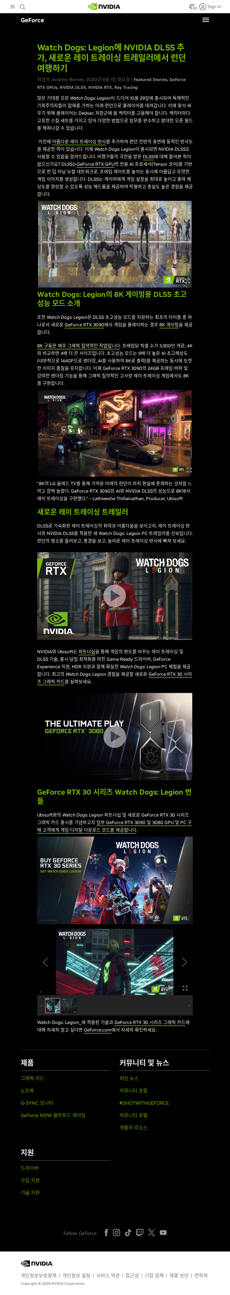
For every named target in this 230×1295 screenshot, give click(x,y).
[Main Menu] (12, 7)
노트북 (27, 1091)
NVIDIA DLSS (73, 87)
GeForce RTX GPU (95, 164)
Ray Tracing (126, 87)
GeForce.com (97, 1030)
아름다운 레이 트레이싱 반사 (79, 141)
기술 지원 (30, 1193)
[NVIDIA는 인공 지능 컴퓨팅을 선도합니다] (104, 6)
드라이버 (30, 1168)
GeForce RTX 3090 (84, 325)
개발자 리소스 (133, 1127)
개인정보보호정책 (39, 1275)
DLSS (148, 156)
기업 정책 (154, 1275)
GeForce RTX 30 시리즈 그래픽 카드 (149, 1022)
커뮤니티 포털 (133, 1115)
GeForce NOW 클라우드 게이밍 (53, 1115)
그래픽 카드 (32, 1078)
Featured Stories (150, 79)
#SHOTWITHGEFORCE (144, 1103)
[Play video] (114, 596)
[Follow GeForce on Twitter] (151, 1232)
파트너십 (86, 651)
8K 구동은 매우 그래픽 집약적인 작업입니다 (78, 346)
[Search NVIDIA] (23, 5)
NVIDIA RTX (100, 87)
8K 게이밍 (169, 325)
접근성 (132, 1275)
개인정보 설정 (76, 1275)
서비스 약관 (108, 1275)
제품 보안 (179, 1275)
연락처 (201, 1275)
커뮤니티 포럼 (133, 1091)
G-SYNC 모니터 (37, 1103)
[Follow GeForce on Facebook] (106, 1232)
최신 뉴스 (129, 1078)
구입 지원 (30, 1180)
